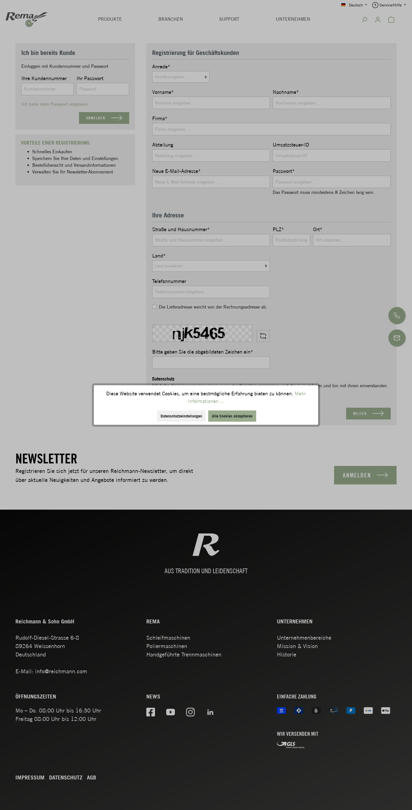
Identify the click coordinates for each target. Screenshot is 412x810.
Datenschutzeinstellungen (181, 416)
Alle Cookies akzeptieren (232, 416)
